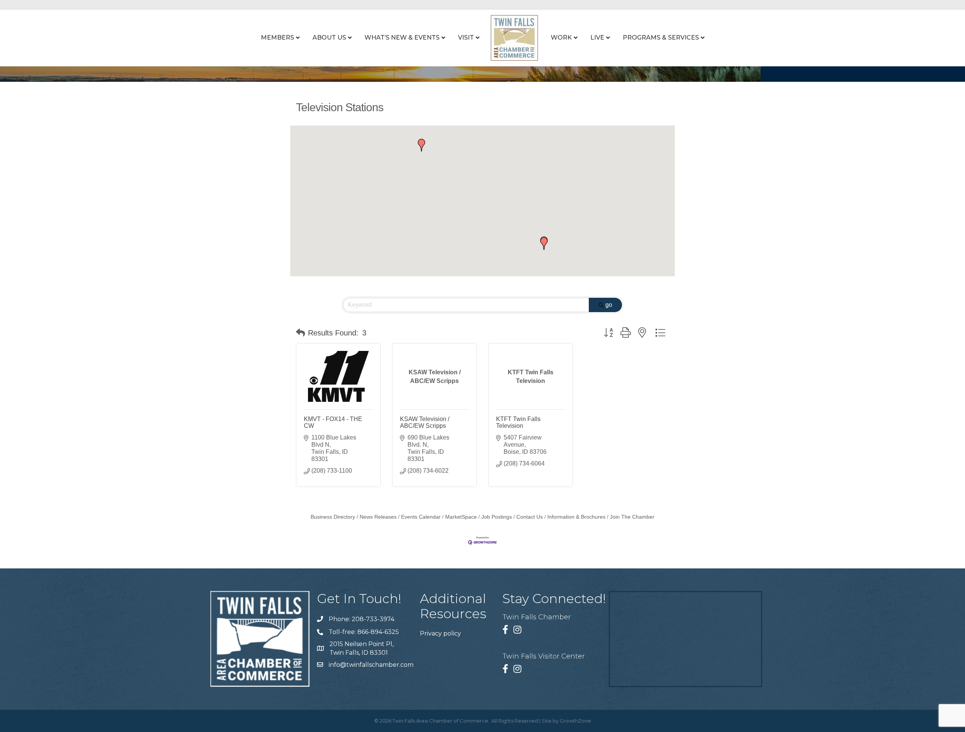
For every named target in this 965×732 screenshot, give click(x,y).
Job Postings (496, 517)
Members (277, 37)
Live (597, 37)
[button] (421, 145)
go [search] (608, 305)
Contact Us (529, 517)
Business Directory (333, 517)
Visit (466, 37)
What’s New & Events (402, 37)
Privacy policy (440, 633)
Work (561, 37)
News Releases (378, 517)
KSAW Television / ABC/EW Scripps (424, 422)
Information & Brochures (576, 517)
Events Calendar (421, 517)
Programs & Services (661, 37)
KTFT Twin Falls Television (518, 422)
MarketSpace (461, 517)
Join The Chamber (632, 517)
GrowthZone (575, 721)
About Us (329, 37)
